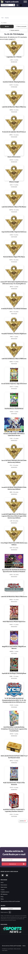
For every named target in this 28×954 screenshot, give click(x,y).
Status (2, 899)
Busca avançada (22, 26)
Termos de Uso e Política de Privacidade (10, 901)
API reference (4, 894)
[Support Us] (2, 875)
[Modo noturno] (17, 5)
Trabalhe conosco (5, 892)
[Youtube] (6, 875)
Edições (7, 17)
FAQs (2, 896)
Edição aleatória (15, 30)
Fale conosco (4, 884)
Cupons (2, 889)
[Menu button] (25, 3)
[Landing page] (2, 1)
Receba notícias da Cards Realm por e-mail (14, 853)
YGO (2, 17)
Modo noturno (4, 912)
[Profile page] (21, 5)
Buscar (7, 26)
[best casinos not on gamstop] (12, 929)
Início (2, 882)
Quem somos (4, 887)
